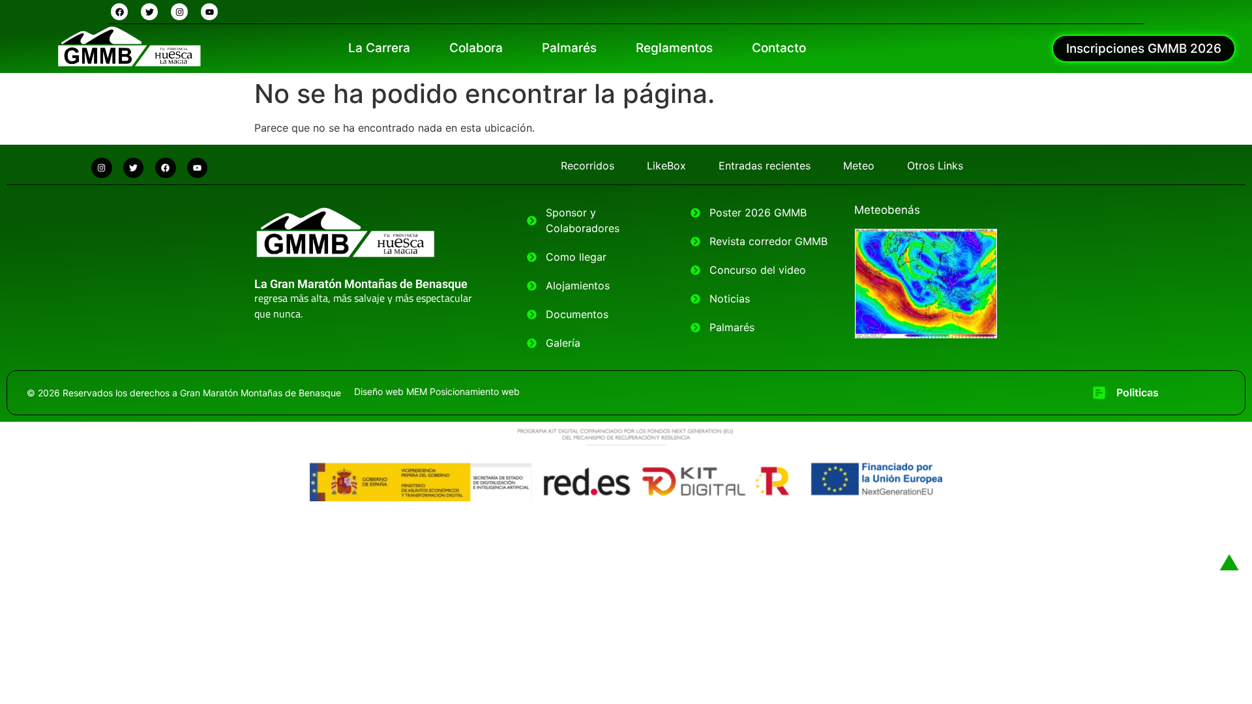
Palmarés (569, 47)
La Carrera (379, 47)
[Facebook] (119, 11)
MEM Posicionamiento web (463, 391)
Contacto (779, 47)
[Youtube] (209, 11)
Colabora (476, 47)
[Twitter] (149, 11)
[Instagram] (179, 11)
